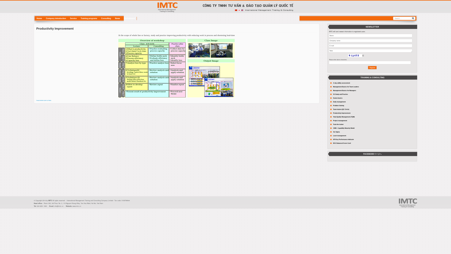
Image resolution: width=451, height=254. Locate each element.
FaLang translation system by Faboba (43, 100)
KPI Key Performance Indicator (343, 139)
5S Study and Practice (340, 94)
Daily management (339, 102)
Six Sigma (336, 132)
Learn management (339, 136)
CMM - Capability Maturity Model (344, 128)
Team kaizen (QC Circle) (341, 109)
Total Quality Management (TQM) (344, 117)
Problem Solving (338, 105)
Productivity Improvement (341, 113)
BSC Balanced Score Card (342, 143)
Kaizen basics (337, 98)
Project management (340, 120)
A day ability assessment (341, 83)
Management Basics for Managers (344, 90)
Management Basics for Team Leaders (346, 87)
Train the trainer (338, 124)
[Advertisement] (372, 179)
